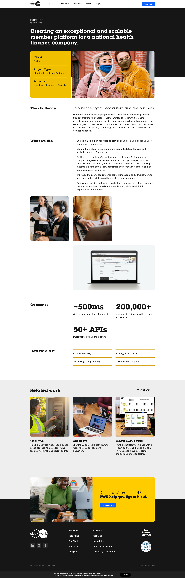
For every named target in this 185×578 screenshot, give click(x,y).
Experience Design (82, 353)
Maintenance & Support (128, 361)
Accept (125, 575)
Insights (98, 4)
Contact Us (148, 4)
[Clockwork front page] (35, 6)
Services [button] (52, 4)
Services (73, 530)
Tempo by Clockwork (104, 551)
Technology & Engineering (86, 361)
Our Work (77, 4)
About (88, 4)
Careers (97, 530)
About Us (73, 546)
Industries (65, 4)
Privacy (140, 565)
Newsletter (99, 541)
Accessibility (150, 565)
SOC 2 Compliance (102, 546)
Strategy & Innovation (126, 353)
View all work (144, 390)
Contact (97, 536)
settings (110, 576)
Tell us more (106, 505)
